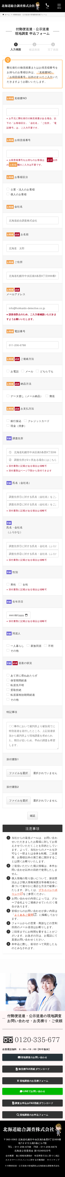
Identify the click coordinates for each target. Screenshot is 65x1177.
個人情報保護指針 (24, 1155)
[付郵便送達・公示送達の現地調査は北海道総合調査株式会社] (20, 6)
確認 (32, 815)
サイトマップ (53, 1159)
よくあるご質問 (23, 915)
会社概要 (10, 1155)
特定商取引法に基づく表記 (46, 1155)
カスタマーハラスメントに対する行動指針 (25, 1159)
